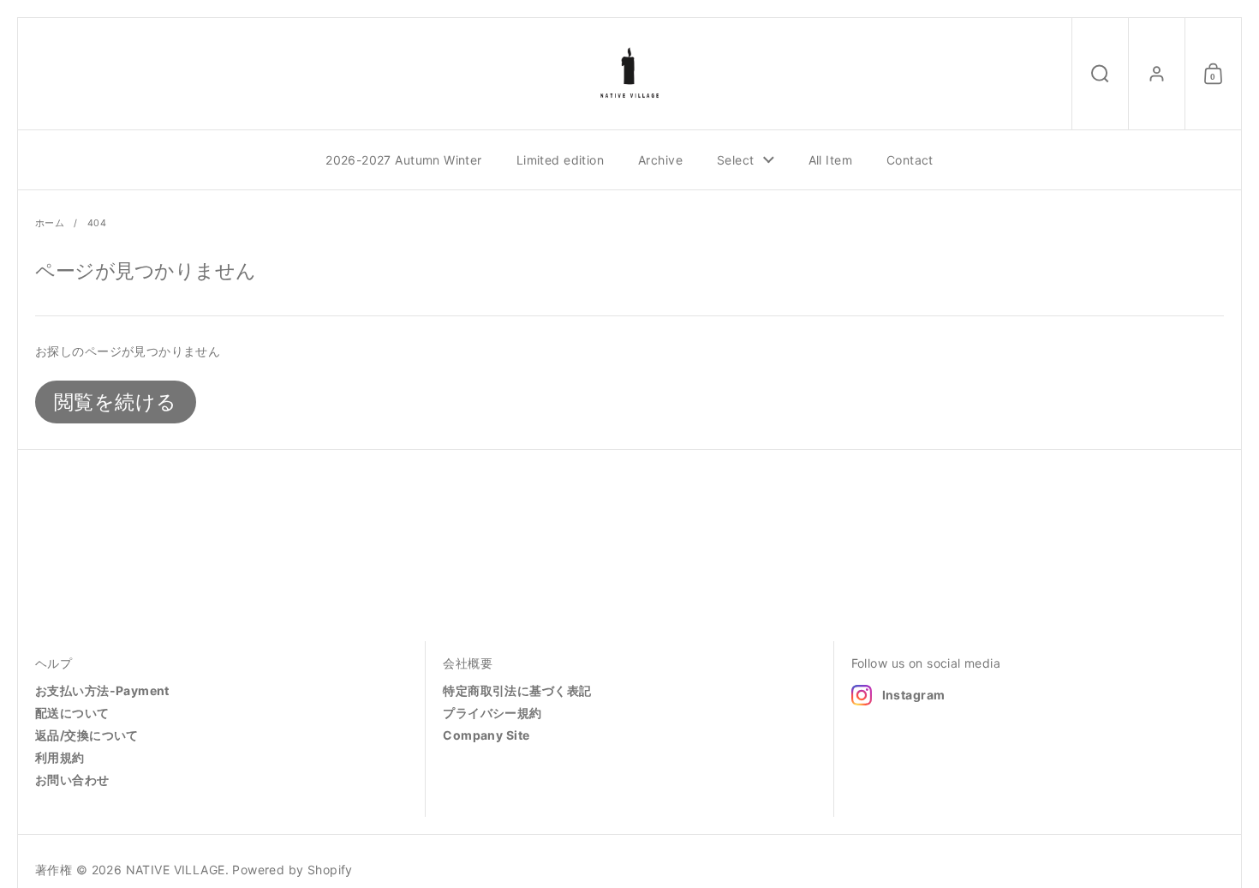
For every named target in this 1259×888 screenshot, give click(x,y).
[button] (1099, 73)
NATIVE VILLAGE (175, 869)
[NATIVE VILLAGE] (629, 74)
